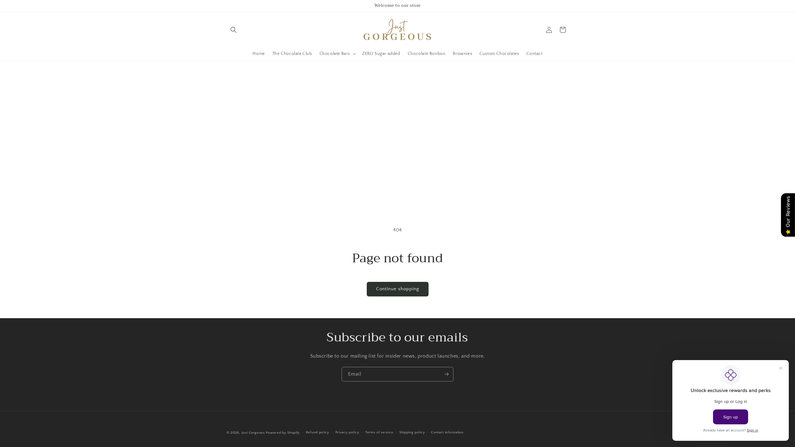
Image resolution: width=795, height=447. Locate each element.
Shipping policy (412, 432)
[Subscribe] (446, 374)
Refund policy (317, 432)
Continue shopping (397, 288)
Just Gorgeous (253, 433)
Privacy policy (347, 432)
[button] (233, 30)
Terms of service (379, 432)
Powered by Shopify (283, 433)
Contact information (447, 432)
